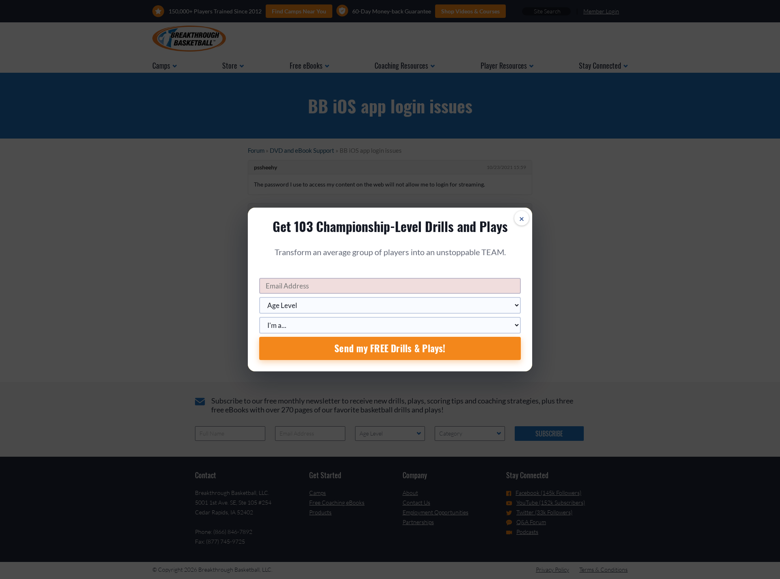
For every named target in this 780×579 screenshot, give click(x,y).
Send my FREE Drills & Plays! (389, 348)
